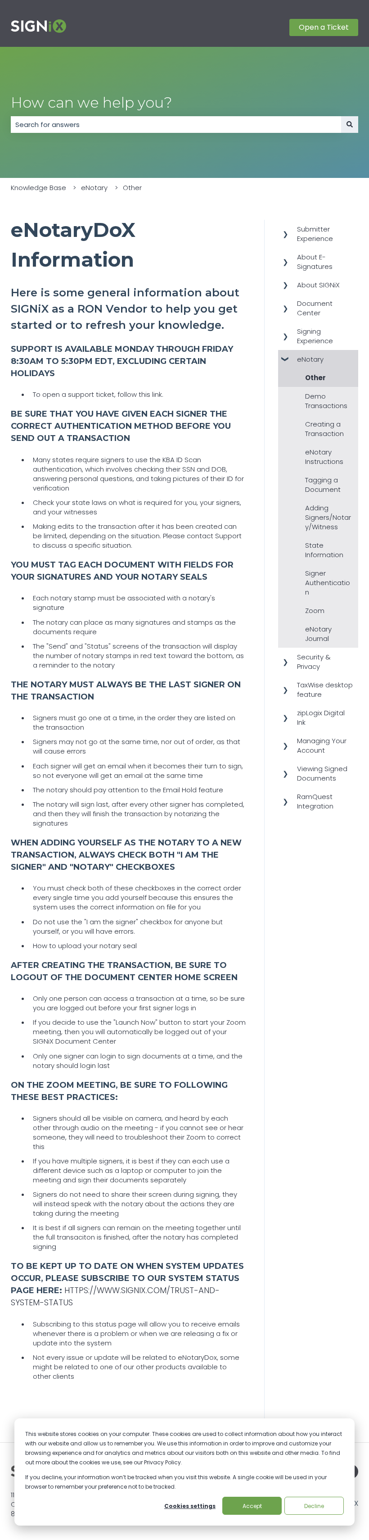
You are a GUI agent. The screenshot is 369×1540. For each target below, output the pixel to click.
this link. (151, 394)
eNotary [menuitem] (310, 359)
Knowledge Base (38, 187)
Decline (314, 1506)
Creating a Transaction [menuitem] (324, 428)
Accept (252, 1506)
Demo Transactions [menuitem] (326, 400)
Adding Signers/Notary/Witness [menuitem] (328, 517)
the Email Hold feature (186, 790)
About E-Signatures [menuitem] (315, 261)
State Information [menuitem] (324, 550)
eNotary (94, 187)
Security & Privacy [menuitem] (314, 661)
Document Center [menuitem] (315, 308)
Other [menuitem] (315, 377)
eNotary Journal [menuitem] (318, 633)
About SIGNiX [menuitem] (318, 285)
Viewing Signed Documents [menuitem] (322, 773)
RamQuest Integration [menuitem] (315, 801)
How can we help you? (91, 102)
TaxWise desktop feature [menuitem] (325, 689)
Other (132, 187)
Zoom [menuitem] (314, 610)
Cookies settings (190, 1506)
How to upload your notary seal (85, 945)
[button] (285, 230)
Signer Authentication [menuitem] (327, 582)
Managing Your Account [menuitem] (321, 745)
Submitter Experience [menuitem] (315, 233)
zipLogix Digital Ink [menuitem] (321, 717)
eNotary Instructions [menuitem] (324, 456)
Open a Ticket (324, 27)
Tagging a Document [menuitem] (323, 484)
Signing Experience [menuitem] (315, 336)
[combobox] (176, 124)
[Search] (349, 124)
